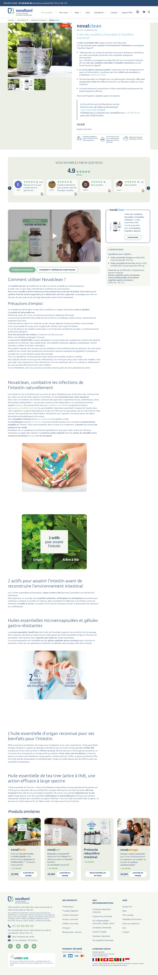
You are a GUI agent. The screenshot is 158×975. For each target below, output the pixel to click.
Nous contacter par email (23, 936)
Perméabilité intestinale (102, 940)
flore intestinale (43, 419)
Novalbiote (36, 421)
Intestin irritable (99, 931)
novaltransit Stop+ (98, 74)
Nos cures (63, 12)
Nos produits (46, 12)
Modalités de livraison (132, 919)
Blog (77, 12)
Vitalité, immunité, (70, 923)
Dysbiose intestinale (101, 936)
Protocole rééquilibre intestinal (92, 853)
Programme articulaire (102, 916)
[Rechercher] (149, 12)
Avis (124, 927)
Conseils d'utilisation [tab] (22, 270)
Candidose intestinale (101, 927)
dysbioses (19, 405)
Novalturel (98, 12)
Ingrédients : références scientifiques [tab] (57, 270)
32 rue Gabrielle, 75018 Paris (24, 940)
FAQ (88, 12)
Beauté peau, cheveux (72, 932)
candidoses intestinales (58, 405)
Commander (132, 237)
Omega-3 (66, 927)
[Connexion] (137, 12)
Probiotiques (67, 906)
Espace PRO (127, 12)
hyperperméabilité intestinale (25, 408)
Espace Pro (127, 906)
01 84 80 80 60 (25, 3)
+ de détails (16, 868)
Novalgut (32, 435)
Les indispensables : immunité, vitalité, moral (103, 921)
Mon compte (128, 914)
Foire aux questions (130, 923)
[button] (55, 12)
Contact (113, 12)
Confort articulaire (70, 914)
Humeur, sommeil (70, 919)
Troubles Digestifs (70, 910)
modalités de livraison (120, 965)
